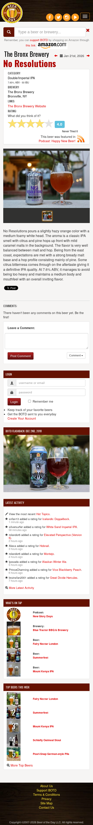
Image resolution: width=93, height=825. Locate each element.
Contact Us (46, 807)
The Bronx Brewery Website (27, 106)
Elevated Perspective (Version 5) (45, 536)
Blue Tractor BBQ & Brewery (50, 630)
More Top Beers (22, 765)
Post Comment (20, 356)
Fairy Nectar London (45, 644)
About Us (46, 786)
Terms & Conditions (46, 794)
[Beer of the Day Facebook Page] (50, 19)
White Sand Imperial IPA (61, 527)
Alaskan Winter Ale (54, 562)
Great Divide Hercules (63, 578)
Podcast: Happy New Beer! (57, 141)
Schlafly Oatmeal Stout (47, 740)
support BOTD (39, 40)
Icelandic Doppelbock (55, 519)
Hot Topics (43, 514)
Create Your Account (22, 418)
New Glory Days (43, 616)
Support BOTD (46, 790)
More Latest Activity (21, 588)
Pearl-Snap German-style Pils (51, 754)
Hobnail (44, 546)
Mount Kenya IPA (43, 671)
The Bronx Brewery (26, 54)
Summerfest (40, 657)
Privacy (46, 799)
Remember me (43, 401)
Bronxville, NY (17, 96)
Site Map (46, 803)
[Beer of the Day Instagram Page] (67, 19)
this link (30, 45)
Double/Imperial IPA (21, 78)
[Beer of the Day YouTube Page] (75, 19)
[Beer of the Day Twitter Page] (58, 19)
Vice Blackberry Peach (66, 570)
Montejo (49, 554)
